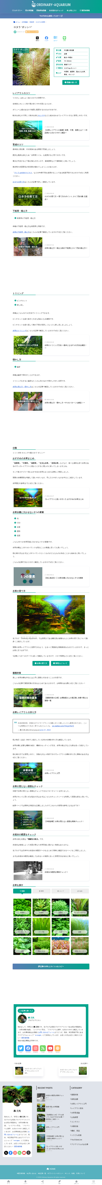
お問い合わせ (31, 1173)
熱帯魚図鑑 (42, 10)
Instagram (35, 1052)
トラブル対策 (76, 1135)
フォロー (25, 1183)
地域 (80, 891)
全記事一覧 (42, 1173)
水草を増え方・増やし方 (22, 387)
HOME (52, 1169)
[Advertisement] (51, 274)
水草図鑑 (30, 10)
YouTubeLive (76, 1140)
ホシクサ (41, 115)
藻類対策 (74, 1094)
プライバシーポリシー (55, 1173)
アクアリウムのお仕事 (79, 1144)
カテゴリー (18, 10)
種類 (42, 891)
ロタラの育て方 (19, 182)
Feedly (43, 1052)
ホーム (8, 1183)
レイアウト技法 (77, 1108)
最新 (59, 1183)
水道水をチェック (57, 10)
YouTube (50, 1052)
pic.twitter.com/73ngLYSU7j (63, 726)
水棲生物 (74, 1126)
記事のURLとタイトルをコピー (52, 966)
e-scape (38, 1035)
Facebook (28, 1052)
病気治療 (74, 1099)
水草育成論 (75, 1113)
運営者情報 (86, 10)
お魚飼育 (74, 1117)
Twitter (20, 1052)
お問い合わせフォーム (46, 1032)
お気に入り (73, 10)
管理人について (61, 663)
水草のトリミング (19, 330)
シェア (42, 1183)
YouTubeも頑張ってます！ (50, 16)
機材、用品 (75, 1131)
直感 (23, 891)
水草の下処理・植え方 (21, 232)
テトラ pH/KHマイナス (23, 173)
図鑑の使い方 (72, 82)
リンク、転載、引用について (75, 1173)
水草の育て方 (42, 663)
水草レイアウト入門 (79, 1104)
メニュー (94, 1183)
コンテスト (75, 1122)
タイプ (61, 891)
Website (58, 1052)
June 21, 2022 (45, 730)
